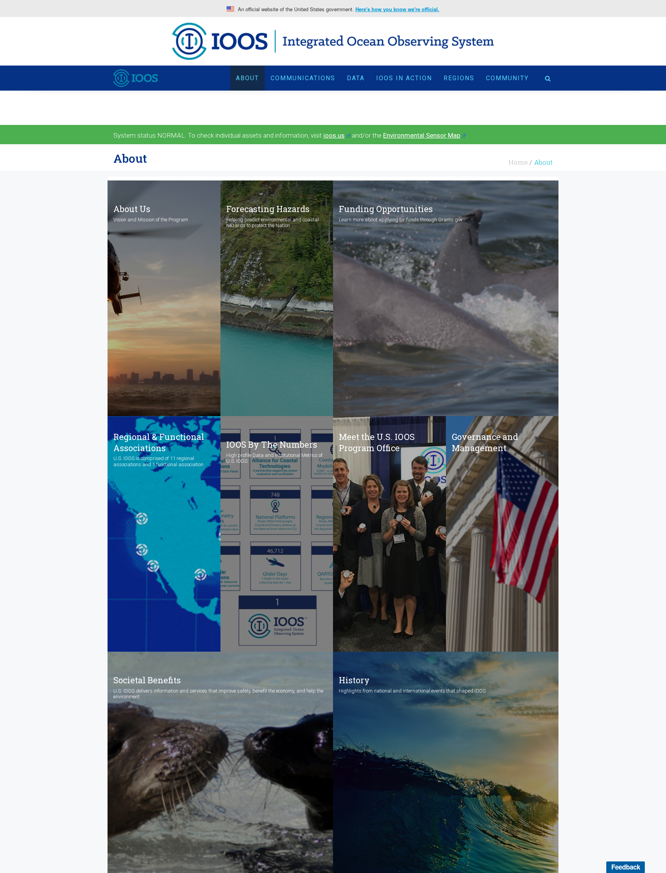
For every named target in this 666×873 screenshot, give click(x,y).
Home (518, 162)
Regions (459, 78)
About (247, 78)
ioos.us (334, 135)
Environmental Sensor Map (421, 135)
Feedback (625, 866)
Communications (303, 78)
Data (356, 78)
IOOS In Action (404, 78)
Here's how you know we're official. (397, 9)
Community (507, 78)
